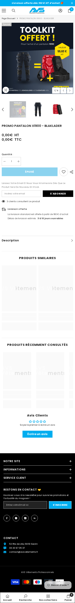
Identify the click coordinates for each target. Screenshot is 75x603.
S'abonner (58, 193)
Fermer (72, 3)
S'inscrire (60, 505)
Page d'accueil (8, 18)
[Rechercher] (14, 11)
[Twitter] (34, 518)
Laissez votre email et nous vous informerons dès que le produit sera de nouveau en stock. (33, 185)
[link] (19, 319)
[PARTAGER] (70, 172)
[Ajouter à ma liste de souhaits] (63, 171)
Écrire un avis (37, 434)
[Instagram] (16, 518)
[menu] (4, 11)
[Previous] (63, 90)
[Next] (70, 90)
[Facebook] (6, 518)
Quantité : (7, 154)
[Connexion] (60, 10)
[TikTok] (25, 518)
